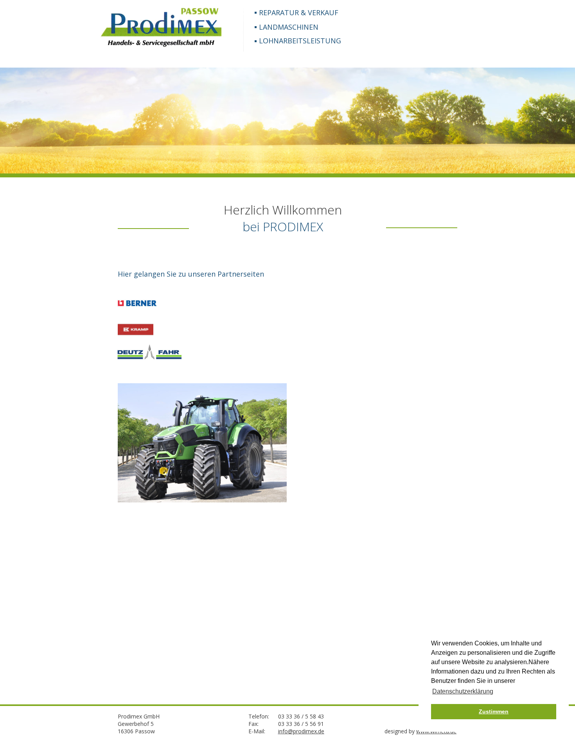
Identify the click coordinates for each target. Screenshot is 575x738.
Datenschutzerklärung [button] (462, 691)
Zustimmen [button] (494, 711)
